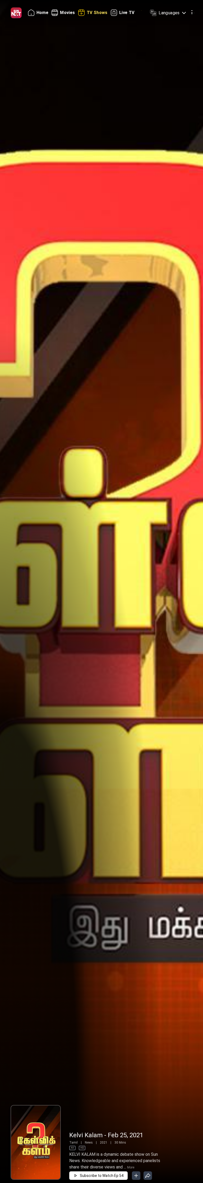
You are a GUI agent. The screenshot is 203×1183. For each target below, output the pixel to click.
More (130, 1167)
